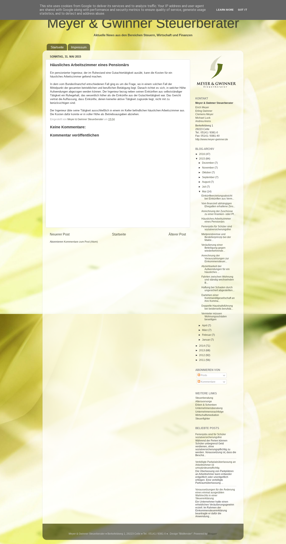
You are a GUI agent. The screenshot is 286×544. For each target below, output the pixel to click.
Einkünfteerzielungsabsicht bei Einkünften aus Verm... (217, 197)
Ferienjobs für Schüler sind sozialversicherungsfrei (216, 228)
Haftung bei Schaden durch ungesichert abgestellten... (217, 289)
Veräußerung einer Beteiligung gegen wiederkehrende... (213, 247)
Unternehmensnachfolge (209, 411)
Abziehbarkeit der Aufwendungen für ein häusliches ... (215, 269)
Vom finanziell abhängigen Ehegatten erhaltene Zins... (218, 205)
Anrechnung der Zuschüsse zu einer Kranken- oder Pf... (218, 212)
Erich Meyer (202, 107)
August (206, 181)
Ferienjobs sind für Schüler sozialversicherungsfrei (210, 436)
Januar (206, 339)
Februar (207, 334)
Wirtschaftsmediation (207, 415)
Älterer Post (177, 234)
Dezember (208, 162)
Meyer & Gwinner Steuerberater (143, 23)
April (205, 325)
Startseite (57, 47)
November (208, 167)
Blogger (212, 533)
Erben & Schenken (206, 404)
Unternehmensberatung (209, 408)
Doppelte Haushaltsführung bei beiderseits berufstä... (217, 307)
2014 (202, 345)
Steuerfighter (202, 418)
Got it (242, 9)
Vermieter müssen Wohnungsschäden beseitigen (214, 316)
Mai (204, 191)
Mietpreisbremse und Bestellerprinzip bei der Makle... (216, 237)
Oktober (207, 172)
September (208, 177)
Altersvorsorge (203, 401)
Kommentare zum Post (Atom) (81, 241)
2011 (202, 360)
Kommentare (207, 381)
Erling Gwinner (203, 110)
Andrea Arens (203, 121)
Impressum (79, 47)
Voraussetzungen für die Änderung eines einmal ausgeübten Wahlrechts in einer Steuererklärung (215, 494)
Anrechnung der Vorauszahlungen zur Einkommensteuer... (215, 258)
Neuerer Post (60, 234)
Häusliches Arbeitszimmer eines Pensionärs (216, 220)
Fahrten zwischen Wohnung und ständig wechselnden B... (217, 279)
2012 (202, 355)
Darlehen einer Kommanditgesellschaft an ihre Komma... (218, 298)
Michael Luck (202, 117)
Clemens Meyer (204, 114)
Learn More (225, 9)
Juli (204, 186)
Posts (203, 375)
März (205, 330)
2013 (202, 350)
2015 (202, 158)
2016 (202, 154)
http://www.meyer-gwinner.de (211, 139)
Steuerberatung (204, 397)
